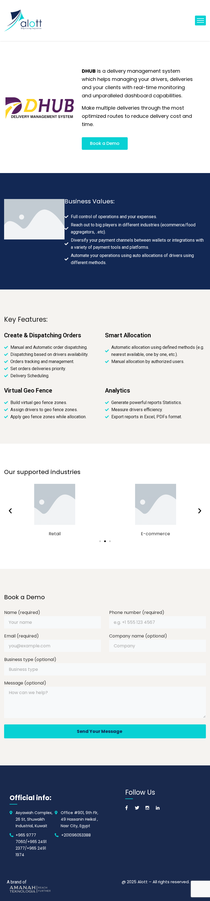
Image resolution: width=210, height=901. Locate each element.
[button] (10, 510)
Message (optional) (25, 683)
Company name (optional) (138, 636)
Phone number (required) (136, 612)
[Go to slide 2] (105, 541)
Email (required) (21, 636)
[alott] (23, 20)
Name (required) (22, 612)
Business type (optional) (30, 659)
